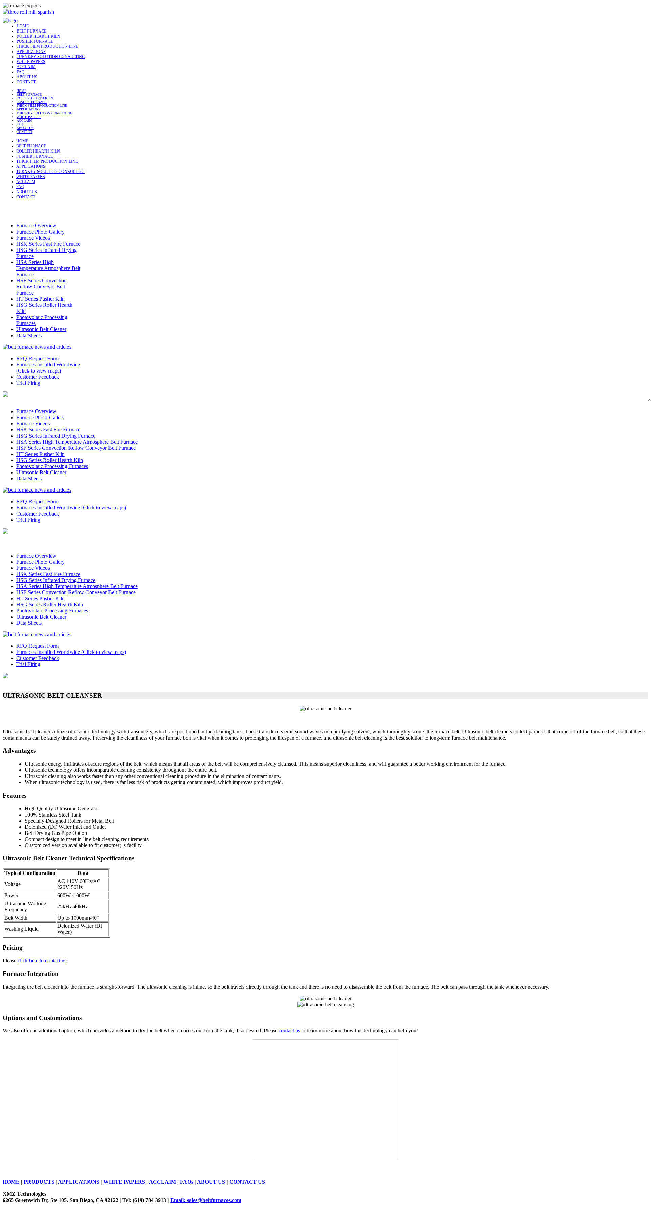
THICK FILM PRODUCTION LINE (47, 46)
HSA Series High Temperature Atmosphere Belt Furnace (48, 268)
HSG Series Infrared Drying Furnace (55, 436)
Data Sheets (29, 335)
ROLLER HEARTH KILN (38, 36)
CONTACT (26, 82)
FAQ (21, 71)
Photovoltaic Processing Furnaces (52, 466)
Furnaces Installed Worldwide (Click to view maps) (48, 368)
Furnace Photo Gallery (40, 232)
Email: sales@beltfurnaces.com (205, 1200)
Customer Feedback (37, 377)
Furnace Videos (33, 238)
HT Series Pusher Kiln (40, 299)
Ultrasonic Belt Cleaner (41, 329)
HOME (23, 26)
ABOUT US (27, 77)
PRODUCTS (39, 1182)
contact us (289, 1030)
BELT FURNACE (31, 31)
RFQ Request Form (37, 358)
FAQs (186, 1182)
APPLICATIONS (31, 51)
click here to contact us (42, 960)
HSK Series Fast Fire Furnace (48, 244)
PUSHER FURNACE (35, 41)
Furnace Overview (36, 225)
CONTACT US (247, 1182)
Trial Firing (28, 383)
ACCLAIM (26, 66)
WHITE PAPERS (31, 61)
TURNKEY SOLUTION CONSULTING (51, 56)
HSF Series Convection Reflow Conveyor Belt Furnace (41, 287)
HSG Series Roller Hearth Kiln (49, 460)
